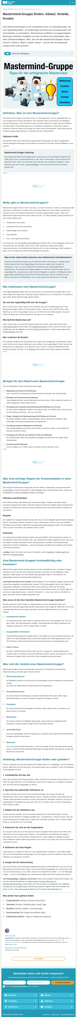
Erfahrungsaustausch (10, 327)
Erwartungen (24, 784)
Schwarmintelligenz (32, 164)
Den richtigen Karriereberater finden (25, 912)
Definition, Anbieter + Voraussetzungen (24, 908)
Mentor (56, 623)
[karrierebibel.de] (8, 2)
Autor (69, 938)
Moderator (32, 349)
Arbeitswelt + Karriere (12, 9)
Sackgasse (60, 243)
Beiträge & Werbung (67, 1014)
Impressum (46, 1014)
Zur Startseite (38, 959)
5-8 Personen (46, 141)
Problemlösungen (9, 332)
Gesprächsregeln (18, 555)
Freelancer (23, 879)
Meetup (55, 764)
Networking (29, 264)
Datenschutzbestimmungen (19, 986)
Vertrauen (40, 545)
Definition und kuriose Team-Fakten (25, 900)
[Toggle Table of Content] (38, 54)
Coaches (60, 582)
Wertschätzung (48, 525)
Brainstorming (38, 329)
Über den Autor (10, 936)
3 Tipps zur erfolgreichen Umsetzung (28, 916)
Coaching (42, 881)
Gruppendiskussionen (39, 327)
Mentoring (49, 881)
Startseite (5, 9)
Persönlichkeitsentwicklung (12, 884)
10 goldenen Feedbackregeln (56, 552)
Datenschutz (56, 1014)
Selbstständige (12, 879)
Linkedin (14, 944)
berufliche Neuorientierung (30, 243)
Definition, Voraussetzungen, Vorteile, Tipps (26, 904)
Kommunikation (8, 490)
